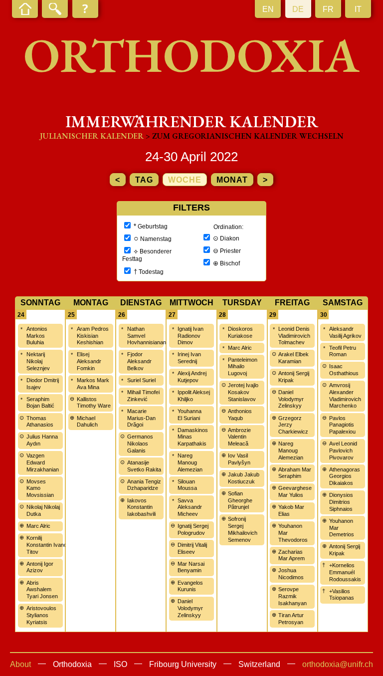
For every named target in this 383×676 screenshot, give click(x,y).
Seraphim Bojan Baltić (40, 402)
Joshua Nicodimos (291, 573)
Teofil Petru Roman (342, 351)
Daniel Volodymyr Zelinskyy (190, 608)
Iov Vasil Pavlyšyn (239, 458)
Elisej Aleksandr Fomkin (89, 361)
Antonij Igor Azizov (39, 567)
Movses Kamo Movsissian (40, 488)
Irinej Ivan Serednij (189, 357)
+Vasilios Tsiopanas (341, 594)
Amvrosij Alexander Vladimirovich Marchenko (345, 395)
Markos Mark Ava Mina (93, 383)
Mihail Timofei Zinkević (143, 395)
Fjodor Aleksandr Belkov (139, 361)
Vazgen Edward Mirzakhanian (42, 462)
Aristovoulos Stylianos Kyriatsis (41, 615)
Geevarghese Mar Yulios (295, 491)
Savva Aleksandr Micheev (190, 507)
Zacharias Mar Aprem (291, 555)
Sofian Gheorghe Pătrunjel (240, 500)
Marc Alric (38, 526)
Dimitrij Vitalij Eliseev (192, 548)
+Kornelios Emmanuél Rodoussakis (345, 572)
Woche (184, 180)
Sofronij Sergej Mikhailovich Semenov (242, 529)
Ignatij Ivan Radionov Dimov (190, 336)
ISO (120, 664)
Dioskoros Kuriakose (240, 332)
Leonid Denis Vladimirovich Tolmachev (294, 336)
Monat (232, 180)
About (20, 664)
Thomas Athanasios (39, 421)
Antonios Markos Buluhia (36, 336)
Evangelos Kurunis (190, 586)
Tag (144, 180)
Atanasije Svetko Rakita (144, 465)
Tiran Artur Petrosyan (291, 618)
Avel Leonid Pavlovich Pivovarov (343, 450)
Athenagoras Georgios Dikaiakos (344, 476)
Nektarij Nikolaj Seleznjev (38, 361)
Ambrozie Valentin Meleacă (239, 437)
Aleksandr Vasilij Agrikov (345, 332)
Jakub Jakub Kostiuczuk (243, 477)
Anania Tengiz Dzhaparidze (144, 484)
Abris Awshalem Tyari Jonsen (42, 590)
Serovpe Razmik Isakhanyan (292, 596)
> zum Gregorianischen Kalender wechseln (245, 136)
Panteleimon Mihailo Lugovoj (242, 367)
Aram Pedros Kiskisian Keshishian (93, 336)
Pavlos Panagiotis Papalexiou (342, 425)
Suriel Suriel (141, 380)
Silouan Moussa (187, 484)
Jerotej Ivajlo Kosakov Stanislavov (243, 392)
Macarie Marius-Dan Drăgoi (141, 418)
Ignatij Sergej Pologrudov (193, 529)
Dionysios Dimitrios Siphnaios (341, 502)
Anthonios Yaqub (240, 414)
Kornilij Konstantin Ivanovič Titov (50, 545)
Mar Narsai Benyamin (191, 567)
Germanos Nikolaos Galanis (140, 443)
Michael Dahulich (87, 421)
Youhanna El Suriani (189, 414)
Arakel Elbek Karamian (293, 357)
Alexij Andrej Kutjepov (192, 376)
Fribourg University (182, 664)
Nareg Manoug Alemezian (190, 462)
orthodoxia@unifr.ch (337, 664)
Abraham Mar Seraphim (294, 472)
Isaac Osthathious (344, 369)
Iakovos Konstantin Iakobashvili (141, 507)
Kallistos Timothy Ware (94, 402)
